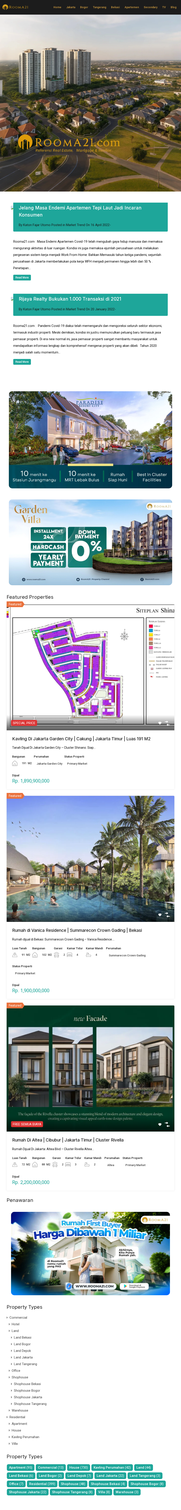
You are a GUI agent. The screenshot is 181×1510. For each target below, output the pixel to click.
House (16, 1430)
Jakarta (70, 7)
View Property (91, 705)
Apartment (19, 1424)
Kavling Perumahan (25, 1437)
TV (164, 7)
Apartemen (131, 7)
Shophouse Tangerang (30, 1404)
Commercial (18, 1318)
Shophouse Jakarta (28, 1397)
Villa (15, 1444)
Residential (17, 1417)
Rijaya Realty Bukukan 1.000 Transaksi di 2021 (70, 299)
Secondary (150, 7)
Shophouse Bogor (27, 1391)
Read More (22, 277)
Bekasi (115, 7)
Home (57, 7)
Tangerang (99, 7)
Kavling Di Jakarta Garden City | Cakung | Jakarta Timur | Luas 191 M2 (81, 738)
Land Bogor (22, 1344)
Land (15, 1331)
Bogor (84, 7)
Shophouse (20, 1377)
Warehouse (20, 1410)
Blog (173, 7)
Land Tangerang (25, 1364)
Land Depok (22, 1351)
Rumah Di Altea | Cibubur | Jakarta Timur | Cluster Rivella (68, 1140)
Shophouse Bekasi (27, 1384)
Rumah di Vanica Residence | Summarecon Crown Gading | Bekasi (77, 930)
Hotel (15, 1324)
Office (16, 1371)
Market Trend (75, 225)
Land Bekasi (22, 1337)
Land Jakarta (23, 1357)
